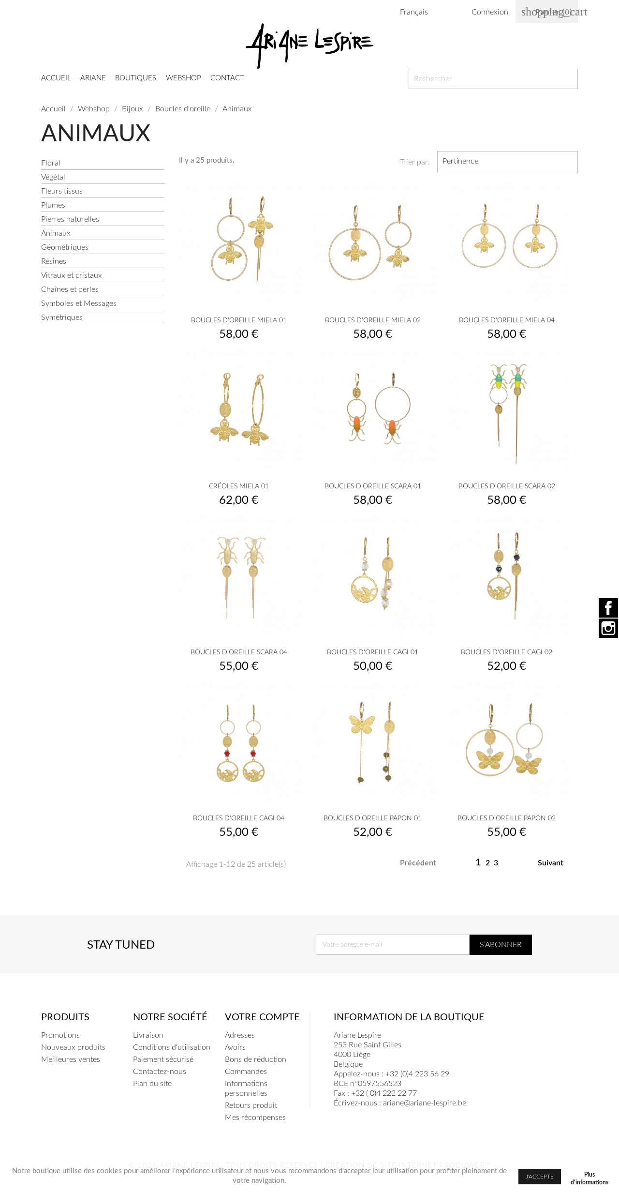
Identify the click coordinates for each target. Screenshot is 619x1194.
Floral (50, 163)
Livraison (148, 1035)
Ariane (93, 78)
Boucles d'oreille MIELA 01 (239, 320)
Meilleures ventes (70, 1059)
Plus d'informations (589, 1176)
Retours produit (251, 1105)
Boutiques (135, 78)
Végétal (53, 177)
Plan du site (152, 1084)
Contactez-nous (159, 1071)
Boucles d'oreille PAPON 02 (506, 818)
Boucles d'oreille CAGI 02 (506, 652)
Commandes (246, 1071)
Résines (53, 261)
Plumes (53, 205)
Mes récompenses (255, 1117)
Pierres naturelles (70, 219)
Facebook (608, 608)
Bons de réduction (255, 1059)
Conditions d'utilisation (171, 1047)
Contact (227, 78)
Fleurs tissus (62, 191)
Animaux (56, 233)
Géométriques (64, 247)
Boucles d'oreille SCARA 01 (372, 486)
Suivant (556, 863)
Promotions (60, 1035)
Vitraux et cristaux (71, 275)
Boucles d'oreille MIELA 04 (507, 320)
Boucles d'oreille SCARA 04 (239, 652)
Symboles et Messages (79, 303)
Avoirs (235, 1047)
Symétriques (62, 317)
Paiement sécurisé (163, 1059)
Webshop (183, 78)
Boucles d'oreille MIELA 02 (373, 320)
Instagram (608, 628)
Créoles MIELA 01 (239, 486)
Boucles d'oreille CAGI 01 (372, 652)
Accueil (56, 78)
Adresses (240, 1035)
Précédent (413, 863)
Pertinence (506, 162)
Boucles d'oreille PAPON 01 (373, 818)
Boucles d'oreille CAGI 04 (238, 818)
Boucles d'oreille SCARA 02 (506, 486)
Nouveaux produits (73, 1047)
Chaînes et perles (70, 289)
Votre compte (262, 1017)
